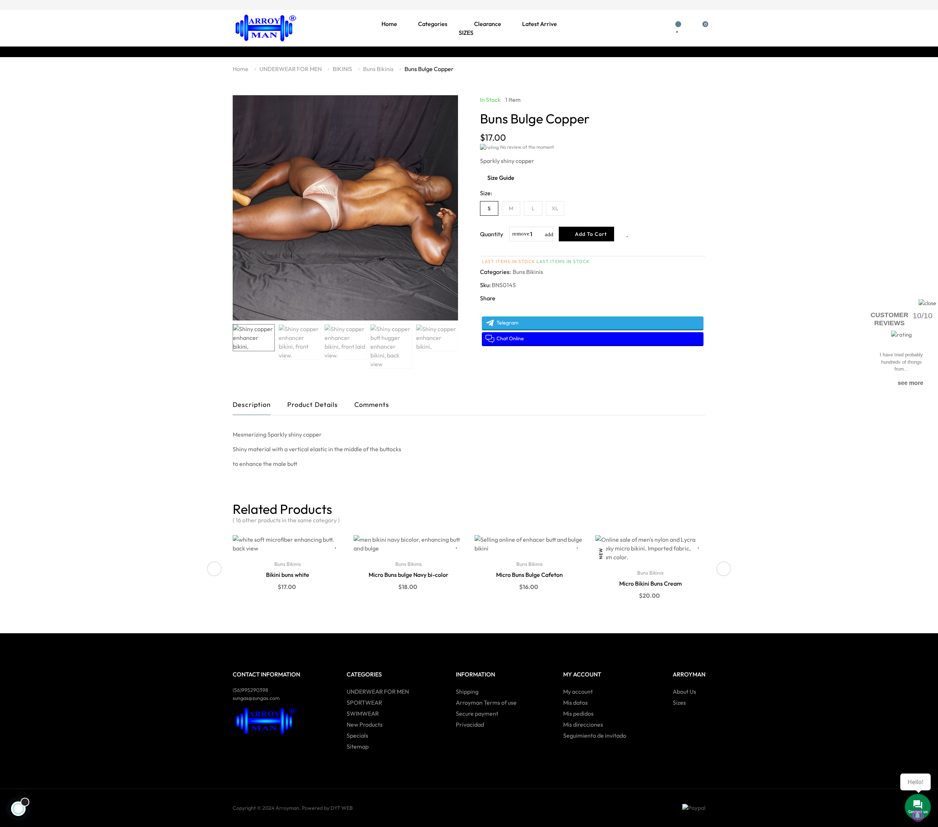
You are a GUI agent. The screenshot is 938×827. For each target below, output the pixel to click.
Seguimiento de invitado (594, 735)
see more (910, 383)
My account (578, 691)
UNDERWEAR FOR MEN (378, 691)
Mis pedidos (578, 713)
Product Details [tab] (312, 404)
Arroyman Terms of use (486, 702)
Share (485, 310)
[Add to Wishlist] (627, 234)
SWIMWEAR (363, 713)
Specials (357, 735)
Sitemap (358, 746)
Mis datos (575, 702)
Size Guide (500, 177)
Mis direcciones (583, 724)
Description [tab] (252, 404)
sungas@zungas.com (256, 698)
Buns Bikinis (528, 271)
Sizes (679, 702)
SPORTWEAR (364, 702)
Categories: (495, 271)
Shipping (467, 691)
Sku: (485, 285)
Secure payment (477, 713)
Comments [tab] (371, 404)
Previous (238, 346)
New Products (365, 724)
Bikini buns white (287, 574)
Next (452, 346)
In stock (490, 99)
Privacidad (470, 724)
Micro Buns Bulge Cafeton (529, 574)
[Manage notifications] (917, 816)
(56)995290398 (250, 690)
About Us (684, 691)
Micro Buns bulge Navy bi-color (408, 574)
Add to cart (590, 234)
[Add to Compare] (641, 234)
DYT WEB (341, 808)
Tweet (499, 310)
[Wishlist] (677, 28)
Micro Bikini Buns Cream (650, 583)
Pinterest (513, 310)
